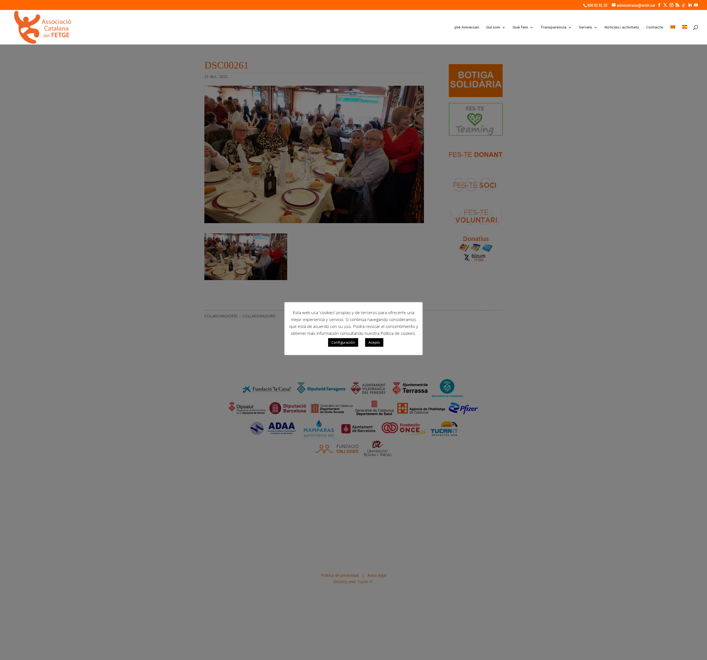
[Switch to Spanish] (684, 35)
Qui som (493, 27)
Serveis (585, 27)
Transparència (553, 27)
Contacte (654, 27)
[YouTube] (696, 5)
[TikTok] (683, 5)
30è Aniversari (466, 27)
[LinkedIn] (690, 5)
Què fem (520, 27)
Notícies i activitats (622, 27)
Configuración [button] (343, 342)
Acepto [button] (374, 342)
